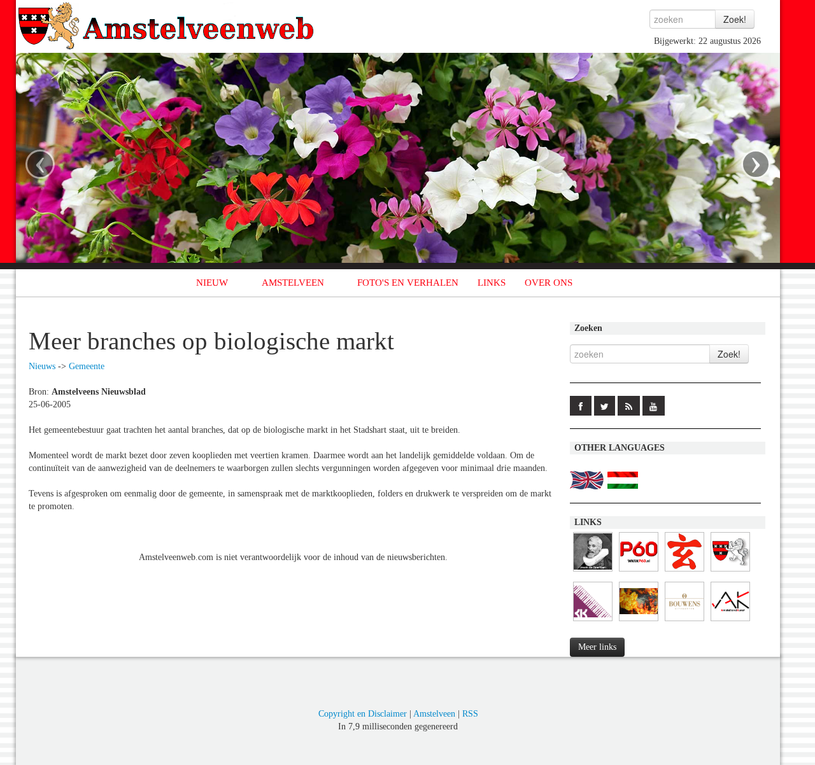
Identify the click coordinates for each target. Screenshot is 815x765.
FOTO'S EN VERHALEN (407, 282)
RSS (470, 714)
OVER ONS (548, 282)
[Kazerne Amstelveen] (639, 621)
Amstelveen (434, 714)
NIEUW (212, 282)
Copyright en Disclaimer (362, 714)
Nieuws (42, 366)
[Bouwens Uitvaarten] (684, 621)
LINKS (492, 282)
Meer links (597, 647)
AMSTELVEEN (293, 282)
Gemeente (86, 366)
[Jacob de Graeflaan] (593, 572)
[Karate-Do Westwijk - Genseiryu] (684, 572)
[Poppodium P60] (639, 572)
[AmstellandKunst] (730, 621)
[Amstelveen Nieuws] (730, 572)
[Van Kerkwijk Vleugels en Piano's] (593, 621)
